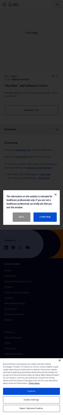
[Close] (60, 360)
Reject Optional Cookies (31, 408)
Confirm (45, 217)
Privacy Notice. (34, 383)
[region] (31, 386)
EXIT (21, 217)
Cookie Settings (31, 400)
